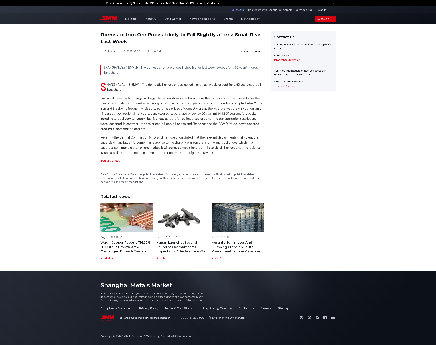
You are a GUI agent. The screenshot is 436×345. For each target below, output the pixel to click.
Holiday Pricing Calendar (215, 308)
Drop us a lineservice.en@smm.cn (147, 317)
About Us (275, 9)
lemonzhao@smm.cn (287, 60)
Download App (304, 9)
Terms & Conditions (178, 308)
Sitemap (283, 308)
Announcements (257, 9)
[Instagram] (301, 317)
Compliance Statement (116, 308)
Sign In (322, 9)
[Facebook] (325, 317)
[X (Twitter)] (309, 317)
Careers (287, 9)
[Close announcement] (333, 3)
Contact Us (246, 308)
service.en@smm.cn (286, 86)
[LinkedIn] (317, 317)
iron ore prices (110, 160)
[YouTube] (333, 317)
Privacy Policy (148, 308)
